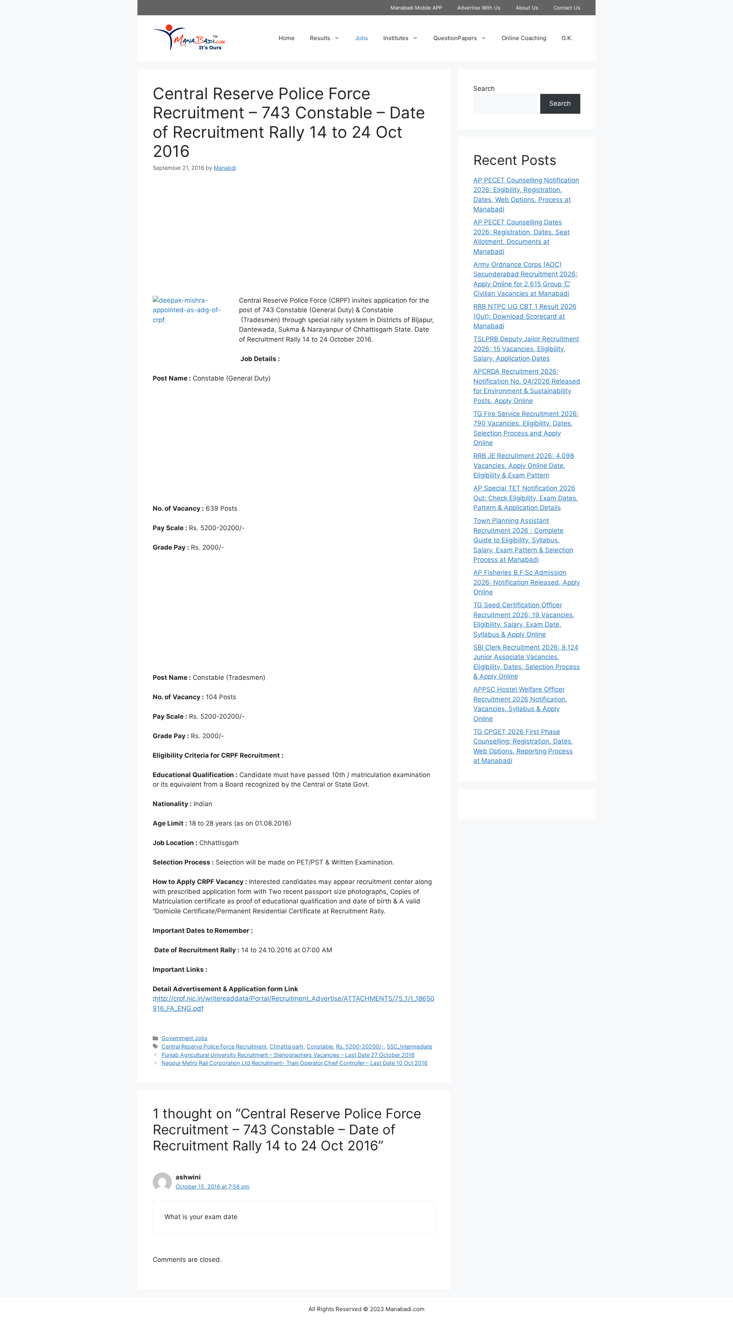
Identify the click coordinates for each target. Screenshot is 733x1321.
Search (484, 88)
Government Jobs (184, 1038)
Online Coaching (524, 38)
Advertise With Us (479, 8)
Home (287, 38)
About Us (527, 8)
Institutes (395, 38)
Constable (320, 1046)
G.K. (567, 38)
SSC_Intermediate (409, 1046)
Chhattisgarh (287, 1046)
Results (320, 38)
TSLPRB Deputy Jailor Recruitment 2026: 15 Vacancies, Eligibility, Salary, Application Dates (526, 348)
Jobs (361, 38)
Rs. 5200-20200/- (360, 1046)
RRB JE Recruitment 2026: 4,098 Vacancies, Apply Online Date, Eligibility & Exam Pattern (523, 465)
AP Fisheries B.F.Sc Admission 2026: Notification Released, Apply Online (526, 582)
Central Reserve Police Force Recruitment (213, 1046)
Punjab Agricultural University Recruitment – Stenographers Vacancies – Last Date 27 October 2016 (288, 1055)
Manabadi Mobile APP (416, 8)
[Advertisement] (294, 238)
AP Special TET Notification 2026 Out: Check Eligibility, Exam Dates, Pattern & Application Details (525, 497)
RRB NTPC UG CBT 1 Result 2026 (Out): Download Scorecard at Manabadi (524, 316)
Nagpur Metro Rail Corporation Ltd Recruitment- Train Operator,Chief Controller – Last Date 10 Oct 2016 (294, 1063)
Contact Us (567, 8)
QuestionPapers (455, 38)
